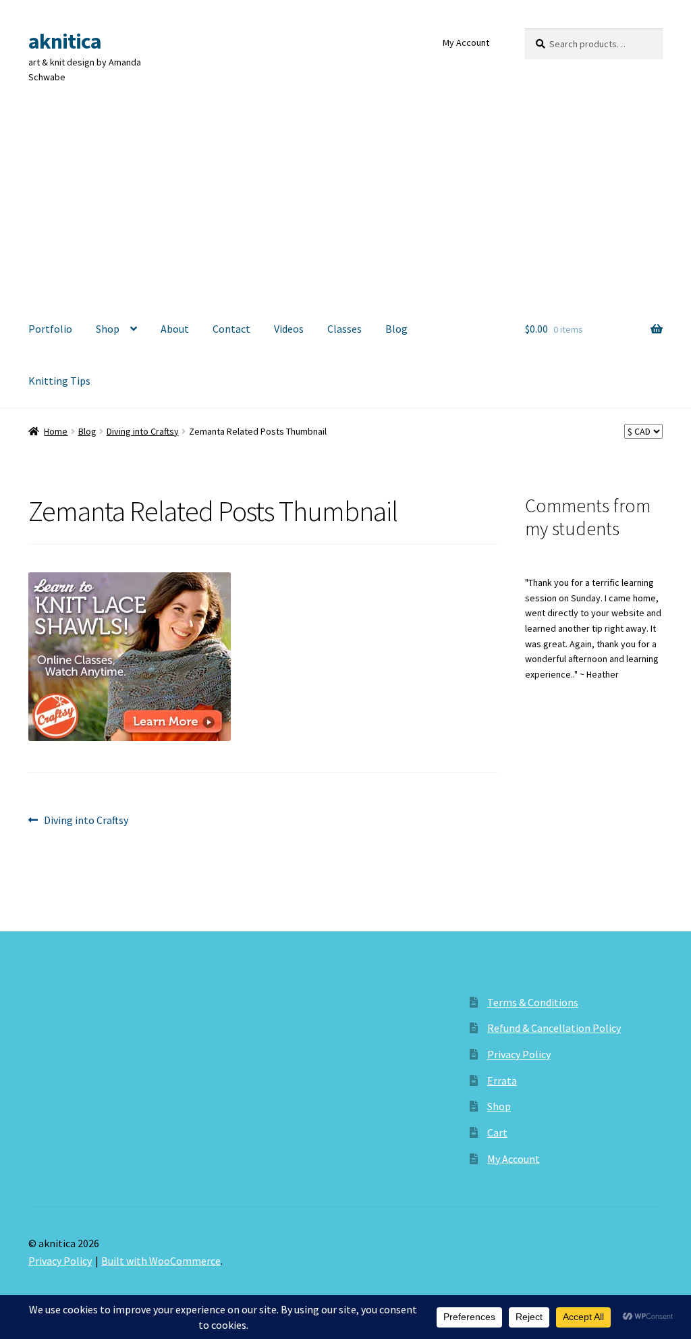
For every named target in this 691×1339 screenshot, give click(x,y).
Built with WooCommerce (161, 1260)
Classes (344, 328)
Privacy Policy (519, 1054)
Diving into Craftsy (143, 431)
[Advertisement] (345, 201)
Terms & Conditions (532, 1002)
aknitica (64, 41)
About (175, 328)
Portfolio (50, 328)
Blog (396, 328)
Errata (502, 1080)
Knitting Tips (59, 380)
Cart (497, 1132)
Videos (289, 328)
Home (55, 431)
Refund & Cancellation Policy (554, 1028)
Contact (231, 328)
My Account (466, 42)
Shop (107, 328)
